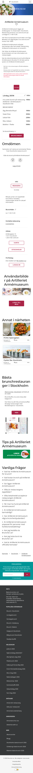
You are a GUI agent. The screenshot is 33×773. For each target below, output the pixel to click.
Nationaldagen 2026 (13, 677)
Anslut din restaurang (14, 703)
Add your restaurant (13, 707)
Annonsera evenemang (14, 711)
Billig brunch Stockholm (14, 635)
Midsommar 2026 (12, 681)
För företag (16, 189)
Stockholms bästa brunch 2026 (16, 742)
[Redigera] (24, 95)
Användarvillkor (16, 761)
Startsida (5, 554)
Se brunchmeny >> (9, 131)
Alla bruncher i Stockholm (13, 392)
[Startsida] (3, 2)
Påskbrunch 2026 (12, 661)
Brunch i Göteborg (13, 623)
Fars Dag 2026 (11, 693)
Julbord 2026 (11, 649)
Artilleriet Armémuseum (26, 554)
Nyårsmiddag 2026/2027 (14, 653)
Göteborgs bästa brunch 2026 (16, 746)
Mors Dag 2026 (11, 673)
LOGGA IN (16, 265)
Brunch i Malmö (12, 627)
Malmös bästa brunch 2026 (15, 750)
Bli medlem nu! (21, 261)
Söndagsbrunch (12, 619)
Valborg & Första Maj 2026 (15, 665)
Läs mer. (5, 68)
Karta (16, 243)
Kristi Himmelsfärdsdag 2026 (16, 669)
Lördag (16, 87)
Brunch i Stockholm (13, 611)
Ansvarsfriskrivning (17, 767)
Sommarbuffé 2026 (13, 685)
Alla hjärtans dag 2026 (14, 657)
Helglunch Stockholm (13, 631)
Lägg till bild (16, 166)
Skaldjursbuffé (11, 639)
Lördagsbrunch (11, 615)
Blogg (8, 738)
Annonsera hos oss (13, 721)
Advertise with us (12, 725)
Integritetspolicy (17, 578)
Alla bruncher (11, 734)
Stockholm (16, 249)
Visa (16, 412)
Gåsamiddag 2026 (12, 689)
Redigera (17, 186)
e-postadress (10, 224)
